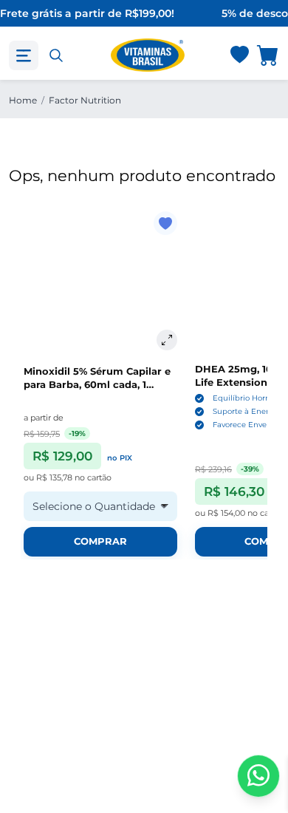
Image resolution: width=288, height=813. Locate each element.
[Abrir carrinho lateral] (268, 55)
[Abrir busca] (56, 55)
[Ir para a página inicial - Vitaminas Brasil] (148, 55)
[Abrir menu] (23, 55)
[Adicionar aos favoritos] (165, 223)
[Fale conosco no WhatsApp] (258, 776)
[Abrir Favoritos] (239, 56)
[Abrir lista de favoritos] (239, 55)
